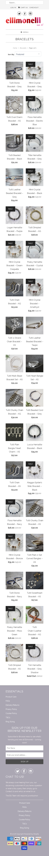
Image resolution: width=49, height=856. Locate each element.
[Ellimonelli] (24, 22)
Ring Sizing (10, 722)
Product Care (11, 697)
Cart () (24, 7)
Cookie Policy (11, 713)
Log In (13, 7)
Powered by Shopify (31, 834)
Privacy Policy (11, 709)
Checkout (34, 7)
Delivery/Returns (12, 705)
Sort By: (11, 54)
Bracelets (24, 39)
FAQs (8, 701)
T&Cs (8, 717)
